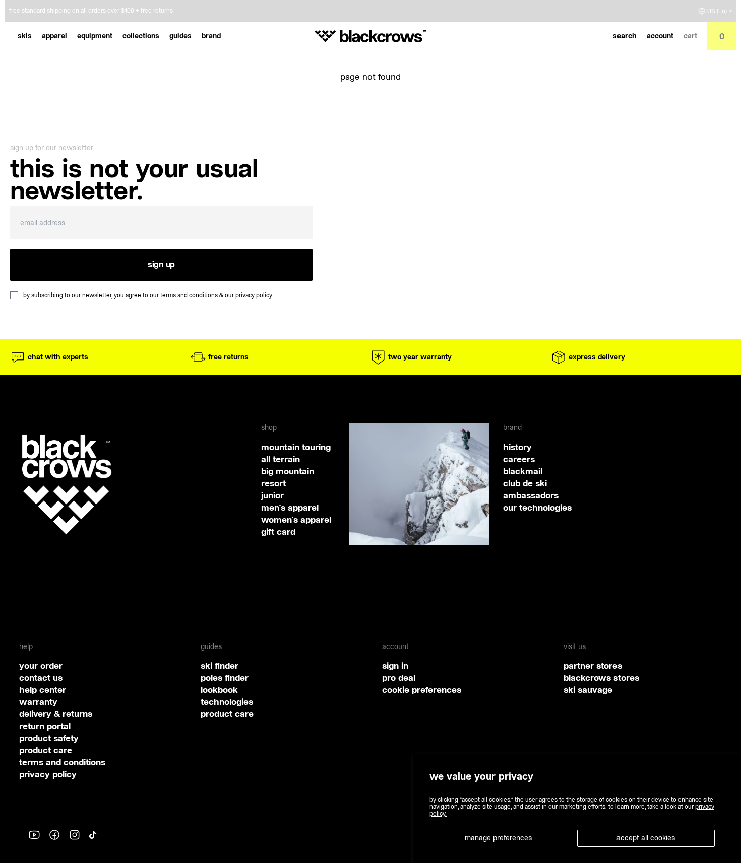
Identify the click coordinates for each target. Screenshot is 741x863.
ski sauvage (588, 689)
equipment (94, 36)
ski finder (219, 665)
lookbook (219, 689)
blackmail (522, 471)
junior (272, 495)
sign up (161, 264)
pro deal (398, 677)
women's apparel (296, 519)
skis (25, 36)
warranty (38, 701)
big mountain (287, 471)
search (625, 36)
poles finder (225, 677)
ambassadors (531, 495)
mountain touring (296, 447)
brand (211, 36)
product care (45, 750)
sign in (395, 665)
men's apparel (290, 507)
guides (180, 36)
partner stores (593, 665)
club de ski (525, 483)
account (660, 36)
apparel (54, 36)
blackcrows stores (601, 677)
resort (273, 483)
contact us (41, 677)
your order (41, 665)
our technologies (537, 507)
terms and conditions (189, 295)
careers (519, 459)
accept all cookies (645, 838)
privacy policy (48, 774)
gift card (278, 531)
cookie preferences (421, 689)
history (517, 447)
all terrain (280, 459)
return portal (45, 726)
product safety (49, 738)
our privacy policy (248, 295)
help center (42, 689)
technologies (227, 701)
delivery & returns (55, 713)
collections (140, 36)
